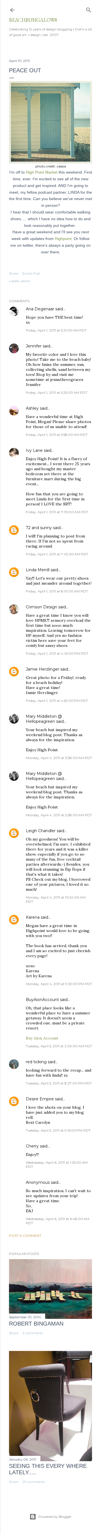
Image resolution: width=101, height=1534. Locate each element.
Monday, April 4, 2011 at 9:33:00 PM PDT (59, 984)
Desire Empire (40, 1098)
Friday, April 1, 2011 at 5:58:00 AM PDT (57, 435)
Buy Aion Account (42, 1038)
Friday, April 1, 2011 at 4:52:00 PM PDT (57, 700)
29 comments (33, 1482)
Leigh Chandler (41, 830)
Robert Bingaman (36, 1324)
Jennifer (34, 346)
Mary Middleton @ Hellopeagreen (44, 719)
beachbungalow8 (33, 20)
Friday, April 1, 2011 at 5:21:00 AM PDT (56, 330)
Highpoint (63, 238)
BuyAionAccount (42, 999)
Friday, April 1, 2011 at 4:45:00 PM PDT (57, 653)
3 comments (32, 1333)
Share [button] (13, 273)
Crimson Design (41, 606)
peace (25, 281)
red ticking (36, 1061)
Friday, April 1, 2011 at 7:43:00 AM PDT (57, 554)
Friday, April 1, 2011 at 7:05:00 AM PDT (57, 512)
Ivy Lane (34, 450)
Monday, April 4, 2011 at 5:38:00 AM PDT (59, 758)
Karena (33, 917)
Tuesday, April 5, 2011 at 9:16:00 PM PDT (58, 1130)
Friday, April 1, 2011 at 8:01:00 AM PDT (57, 591)
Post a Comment (25, 1235)
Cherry (32, 1146)
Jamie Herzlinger (42, 669)
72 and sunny (39, 527)
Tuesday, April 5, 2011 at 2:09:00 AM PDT (59, 1046)
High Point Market (41, 172)
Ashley (32, 408)
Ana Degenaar (40, 308)
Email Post (31, 273)
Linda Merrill (37, 569)
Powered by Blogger (55, 1516)
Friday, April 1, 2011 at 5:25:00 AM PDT (56, 392)
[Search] (88, 8)
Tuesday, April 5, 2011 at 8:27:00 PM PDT (59, 1083)
